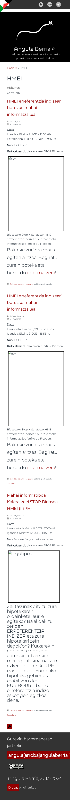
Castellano (11, 483)
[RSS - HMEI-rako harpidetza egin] (35, 726)
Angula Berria (32, 49)
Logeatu (29, 284)
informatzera (41, 272)
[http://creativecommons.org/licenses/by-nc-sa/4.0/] (16, 766)
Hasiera (12, 68)
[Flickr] (49, 4)
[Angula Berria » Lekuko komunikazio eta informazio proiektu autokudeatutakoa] (35, 32)
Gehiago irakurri (17, 284)
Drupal (13, 787)
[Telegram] (58, 4)
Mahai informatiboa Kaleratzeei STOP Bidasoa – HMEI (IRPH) (34, 502)
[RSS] (41, 4)
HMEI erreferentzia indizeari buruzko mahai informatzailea (34, 108)
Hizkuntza (13, 87)
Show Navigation (6, 5)
